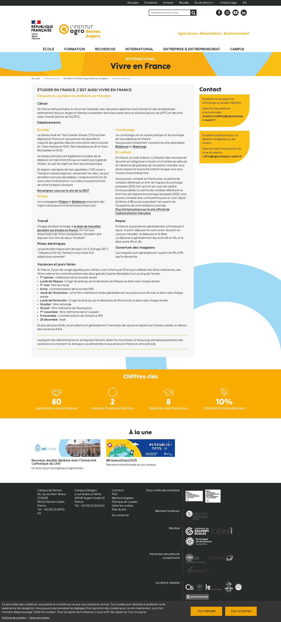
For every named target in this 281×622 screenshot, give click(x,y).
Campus (237, 49)
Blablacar (78, 201)
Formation (74, 49)
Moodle (184, 2)
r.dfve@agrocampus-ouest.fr (222, 156)
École (48, 49)
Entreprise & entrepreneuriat (191, 49)
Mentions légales (122, 498)
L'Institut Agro (228, 2)
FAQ (115, 494)
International (139, 49)
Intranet (168, 2)
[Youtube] (235, 13)
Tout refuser (206, 611)
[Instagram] (227, 13)
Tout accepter (241, 611)
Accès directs (203, 2)
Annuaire (132, 2)
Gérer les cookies (39, 617)
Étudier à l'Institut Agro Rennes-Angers (86, 78)
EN (245, 2)
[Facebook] (219, 13)
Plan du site (119, 509)
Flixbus (63, 201)
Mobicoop (139, 146)
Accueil (36, 78)
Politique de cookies (14, 617)
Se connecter (120, 515)
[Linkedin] (244, 13)
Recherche (105, 49)
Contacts (118, 490)
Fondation (150, 2)
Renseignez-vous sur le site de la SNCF (63, 190)
